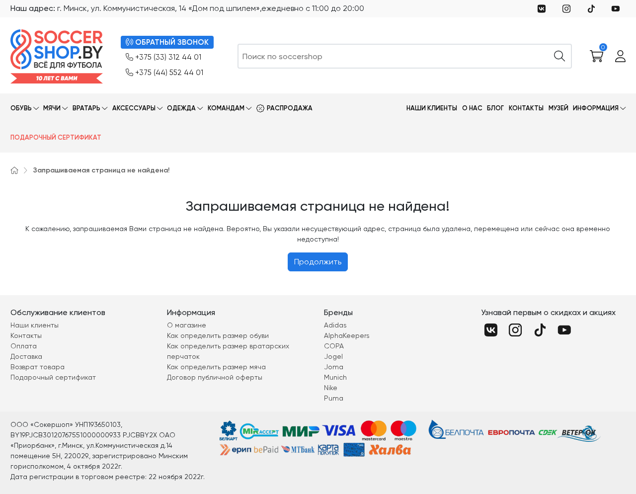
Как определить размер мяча (216, 367)
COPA (334, 346)
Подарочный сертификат (55, 137)
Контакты (526, 108)
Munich (335, 377)
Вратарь (86, 108)
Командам (226, 108)
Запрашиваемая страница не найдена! (101, 170)
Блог (495, 108)
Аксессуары (134, 108)
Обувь (21, 108)
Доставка (26, 356)
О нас (472, 108)
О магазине (186, 325)
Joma (333, 367)
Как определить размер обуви (218, 335)
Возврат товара (37, 367)
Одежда (181, 108)
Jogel (333, 356)
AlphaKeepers (347, 335)
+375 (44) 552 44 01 (169, 72)
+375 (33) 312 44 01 (168, 57)
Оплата (23, 346)
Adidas (335, 325)
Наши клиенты (431, 108)
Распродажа (290, 108)
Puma (333, 398)
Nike (330, 388)
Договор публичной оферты (214, 377)
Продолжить (317, 261)
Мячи (52, 108)
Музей (558, 108)
